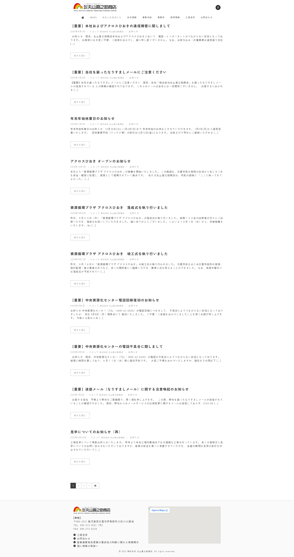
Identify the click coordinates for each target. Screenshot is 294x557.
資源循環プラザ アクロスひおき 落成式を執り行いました (119, 207)
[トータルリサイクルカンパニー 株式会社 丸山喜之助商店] (95, 7)
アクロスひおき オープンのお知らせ (100, 161)
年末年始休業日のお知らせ (92, 118)
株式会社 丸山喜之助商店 (112, 31)
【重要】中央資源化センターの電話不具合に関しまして (116, 346)
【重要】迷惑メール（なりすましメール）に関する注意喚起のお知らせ (129, 389)
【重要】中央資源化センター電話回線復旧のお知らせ (114, 299)
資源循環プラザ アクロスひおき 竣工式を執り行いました (119, 253)
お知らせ (133, 31)
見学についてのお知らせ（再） (96, 431)
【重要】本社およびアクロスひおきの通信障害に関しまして (120, 25)
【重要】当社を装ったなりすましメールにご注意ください (118, 71)
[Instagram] (218, 7)
